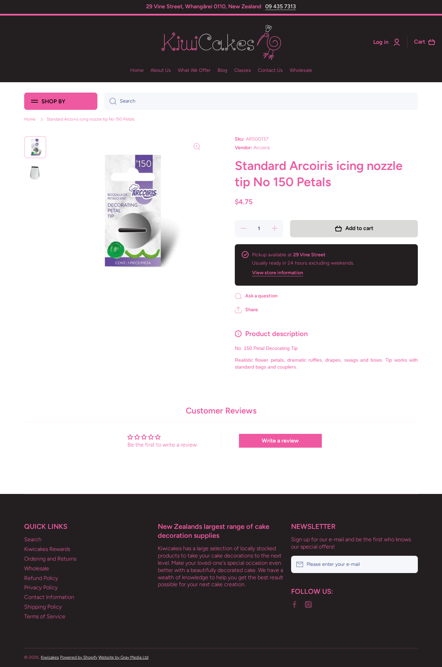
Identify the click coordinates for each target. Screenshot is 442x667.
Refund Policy (41, 578)
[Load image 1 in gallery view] (35, 147)
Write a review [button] (280, 440)
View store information (277, 273)
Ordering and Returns (50, 558)
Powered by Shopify (78, 657)
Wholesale (36, 568)
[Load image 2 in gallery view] (35, 173)
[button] (246, 309)
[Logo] (221, 42)
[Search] (110, 101)
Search (32, 539)
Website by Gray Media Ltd (123, 657)
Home (30, 119)
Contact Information (49, 597)
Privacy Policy (41, 587)
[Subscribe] (409, 564)
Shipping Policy (43, 606)
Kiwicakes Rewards (47, 549)
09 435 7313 (280, 6)
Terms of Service (44, 616)
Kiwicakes (50, 657)
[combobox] (261, 101)
